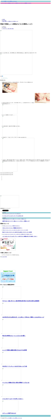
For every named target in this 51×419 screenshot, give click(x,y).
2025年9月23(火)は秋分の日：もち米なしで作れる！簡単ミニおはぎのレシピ (23, 317)
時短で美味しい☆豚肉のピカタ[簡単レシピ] (10, 21)
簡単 (11, 28)
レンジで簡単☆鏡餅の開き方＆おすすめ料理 (14, 350)
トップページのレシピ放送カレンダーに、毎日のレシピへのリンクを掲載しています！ (15, 3)
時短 (9, 28)
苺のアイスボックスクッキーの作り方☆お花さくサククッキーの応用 (17, 232)
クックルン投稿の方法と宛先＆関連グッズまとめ (15, 382)
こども (3, 28)
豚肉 (13, 28)
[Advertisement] (25, 11)
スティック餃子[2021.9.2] (9, 413)
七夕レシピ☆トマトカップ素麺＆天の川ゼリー (12, 228)
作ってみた (4, 20)
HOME (3, 19)
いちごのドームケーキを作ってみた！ (12, 398)
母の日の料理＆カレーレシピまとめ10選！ (14, 335)
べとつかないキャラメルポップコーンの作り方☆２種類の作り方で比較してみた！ (19, 236)
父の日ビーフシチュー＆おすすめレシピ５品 (14, 366)
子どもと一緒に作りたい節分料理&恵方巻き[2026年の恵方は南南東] (20, 301)
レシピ (6, 28)
